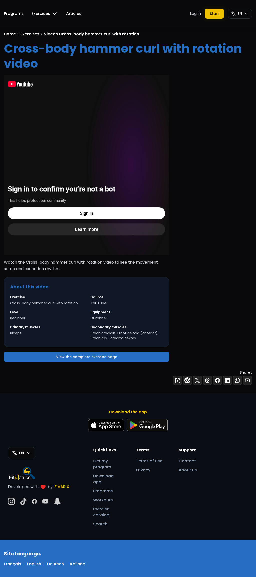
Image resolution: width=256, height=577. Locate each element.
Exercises (41, 13)
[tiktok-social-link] (23, 501)
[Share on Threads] (207, 380)
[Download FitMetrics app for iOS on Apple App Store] (106, 425)
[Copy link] (177, 380)
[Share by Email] (247, 380)
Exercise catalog (101, 512)
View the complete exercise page (86, 356)
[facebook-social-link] (34, 501)
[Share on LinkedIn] (227, 380)
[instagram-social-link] (11, 501)
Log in (195, 13)
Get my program (102, 464)
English (34, 564)
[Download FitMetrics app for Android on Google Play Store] (147, 425)
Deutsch (55, 564)
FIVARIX (62, 487)
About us (188, 470)
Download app (103, 479)
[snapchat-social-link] (57, 501)
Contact (187, 461)
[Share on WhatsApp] (237, 380)
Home (10, 34)
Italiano (78, 564)
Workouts (103, 500)
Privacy (143, 470)
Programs (14, 13)
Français (12, 564)
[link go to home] (23, 473)
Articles (74, 13)
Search (100, 524)
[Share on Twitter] (197, 380)
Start (214, 13)
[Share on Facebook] (217, 380)
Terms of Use (149, 461)
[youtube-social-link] (45, 501)
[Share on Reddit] (187, 380)
